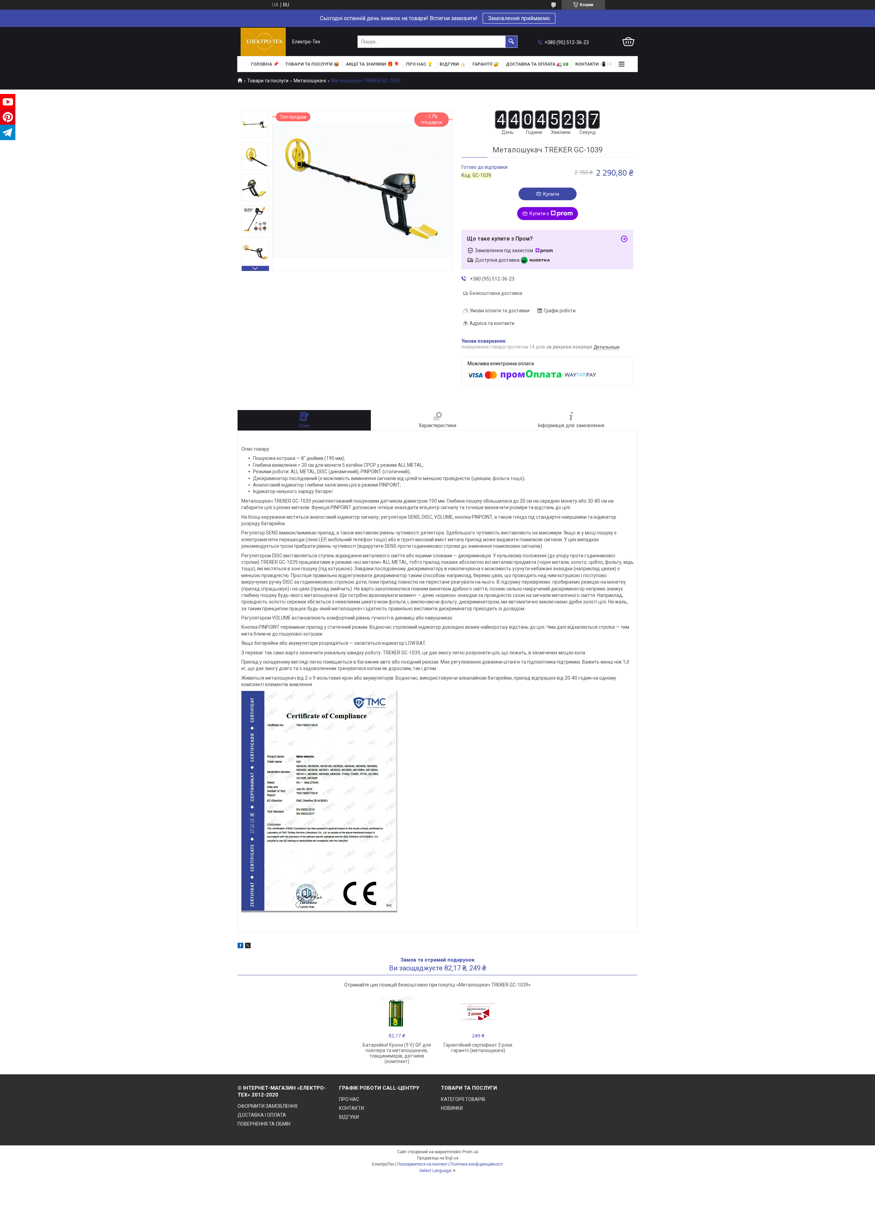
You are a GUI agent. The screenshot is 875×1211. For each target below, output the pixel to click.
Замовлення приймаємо (519, 18)
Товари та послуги (267, 80)
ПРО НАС (349, 1099)
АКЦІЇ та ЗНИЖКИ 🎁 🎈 (372, 64)
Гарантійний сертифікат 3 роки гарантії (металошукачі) (478, 1047)
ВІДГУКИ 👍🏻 (453, 64)
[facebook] (240, 946)
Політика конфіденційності (476, 1164)
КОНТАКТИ (351, 1108)
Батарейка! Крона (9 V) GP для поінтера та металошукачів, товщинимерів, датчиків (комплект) (397, 1053)
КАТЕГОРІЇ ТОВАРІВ (463, 1099)
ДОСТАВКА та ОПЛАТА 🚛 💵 (537, 64)
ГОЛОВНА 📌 (265, 64)
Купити (551, 194)
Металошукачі (310, 80)
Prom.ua (470, 1151)
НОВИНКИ (452, 1108)
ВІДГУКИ (349, 1117)
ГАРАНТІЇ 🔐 (485, 64)
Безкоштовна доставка (496, 293)
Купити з (539, 213)
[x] (248, 946)
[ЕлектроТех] (263, 41)
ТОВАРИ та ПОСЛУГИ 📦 (312, 64)
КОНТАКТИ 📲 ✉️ (593, 64)
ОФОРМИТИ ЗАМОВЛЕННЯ (267, 1106)
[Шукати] (511, 41)
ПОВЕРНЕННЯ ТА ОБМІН (264, 1124)
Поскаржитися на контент (422, 1164)
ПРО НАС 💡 (419, 64)
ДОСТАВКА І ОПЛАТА (262, 1115)
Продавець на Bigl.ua (437, 1158)
